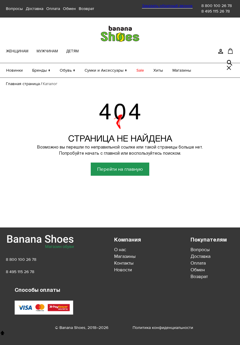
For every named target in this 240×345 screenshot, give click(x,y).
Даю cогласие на (75, 203)
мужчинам (47, 51)
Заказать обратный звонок (167, 5)
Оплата (53, 8)
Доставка (34, 8)
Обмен (69, 8)
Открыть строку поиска (230, 63)
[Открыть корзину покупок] (230, 51)
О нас (120, 250)
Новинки (14, 70)
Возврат (86, 8)
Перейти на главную (120, 169)
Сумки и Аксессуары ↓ (106, 70)
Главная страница (23, 83)
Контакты (123, 263)
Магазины (181, 70)
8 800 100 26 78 (216, 5)
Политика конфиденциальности (163, 327)
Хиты (158, 70)
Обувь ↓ (67, 70)
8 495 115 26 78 (215, 11)
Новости (123, 270)
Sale (140, 70)
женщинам (17, 51)
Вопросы (14, 8)
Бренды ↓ (41, 70)
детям (72, 51)
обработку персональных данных (87, 203)
